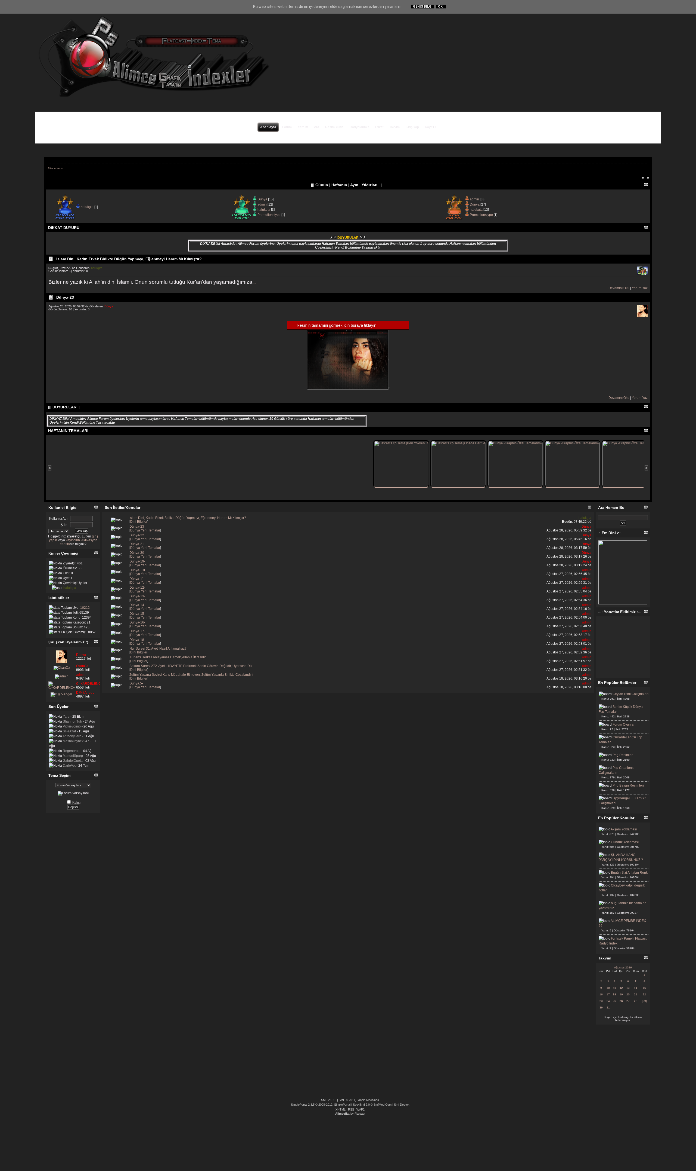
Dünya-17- (137, 631)
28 (635, 1000)
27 (628, 1000)
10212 (85, 608)
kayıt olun (73, 540)
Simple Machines (368, 1100)
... (255, 283)
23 (601, 1000)
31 (608, 1007)
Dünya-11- (137, 579)
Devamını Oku (618, 288)
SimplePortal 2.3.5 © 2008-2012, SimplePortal (320, 1104)
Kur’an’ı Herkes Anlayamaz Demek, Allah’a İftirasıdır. (167, 657)
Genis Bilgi (423, 6)
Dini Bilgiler (138, 522)
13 (628, 987)
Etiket (379, 127)
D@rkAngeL (85, 693)
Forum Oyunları (624, 724)
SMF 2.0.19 (328, 1100)
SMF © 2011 (347, 1100)
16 (601, 994)
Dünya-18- (137, 640)
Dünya (262, 199)
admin (262, 204)
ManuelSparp (73, 756)
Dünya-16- (137, 622)
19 (621, 994)
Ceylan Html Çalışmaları (630, 694)
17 (608, 994)
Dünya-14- (137, 605)
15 (644, 987)
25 (614, 1000)
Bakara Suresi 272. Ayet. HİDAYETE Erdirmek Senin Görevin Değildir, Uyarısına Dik (190, 666)
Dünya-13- (137, 596)
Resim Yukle (334, 127)
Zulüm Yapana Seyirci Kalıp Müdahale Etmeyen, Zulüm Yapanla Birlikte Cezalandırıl (191, 675)
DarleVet (69, 766)
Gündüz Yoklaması (625, 842)
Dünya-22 (136, 535)
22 (644, 994)
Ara (316, 127)
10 (608, 987)
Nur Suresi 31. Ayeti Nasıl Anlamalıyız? (158, 648)
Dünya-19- (137, 561)
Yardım (303, 127)
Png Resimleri (623, 755)
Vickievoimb (72, 726)
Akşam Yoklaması (624, 829)
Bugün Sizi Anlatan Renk (629, 873)
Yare (66, 717)
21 (635, 994)
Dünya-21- (137, 544)
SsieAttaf (69, 731)
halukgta (87, 207)
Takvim (394, 127)
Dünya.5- (136, 683)
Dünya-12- (137, 587)
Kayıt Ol (430, 127)
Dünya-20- (137, 553)
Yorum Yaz (640, 288)
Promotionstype (269, 215)
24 (608, 1000)
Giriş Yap (412, 127)
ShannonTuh (72, 721)
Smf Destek (401, 1104)
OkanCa (82, 666)
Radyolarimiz (359, 127)
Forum (287, 127)
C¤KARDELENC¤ (89, 684)
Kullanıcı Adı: (58, 519)
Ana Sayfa (268, 127)
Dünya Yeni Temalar (145, 530)
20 (628, 994)
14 (635, 987)
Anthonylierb (72, 736)
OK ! (441, 6)
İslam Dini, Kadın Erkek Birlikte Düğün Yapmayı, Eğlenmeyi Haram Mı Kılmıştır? (129, 259)
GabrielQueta (73, 761)
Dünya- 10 (137, 570)
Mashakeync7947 (76, 741)
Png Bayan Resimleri (628, 785)
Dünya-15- (137, 614)
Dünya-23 (65, 297)
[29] (644, 1000)
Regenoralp (71, 751)
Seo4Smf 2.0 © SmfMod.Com (372, 1104)
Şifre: (64, 525)
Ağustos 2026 (623, 967)
